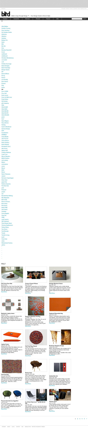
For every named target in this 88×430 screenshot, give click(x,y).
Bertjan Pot (4, 40)
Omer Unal (4, 180)
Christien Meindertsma (8, 58)
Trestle (3, 233)
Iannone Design (6, 128)
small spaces (5, 219)
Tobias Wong (5, 227)
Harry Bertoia (5, 123)
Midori (3, 162)
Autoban (4, 38)
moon (3, 166)
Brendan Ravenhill (6, 50)
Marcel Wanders (6, 156)
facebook (38, 426)
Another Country (6, 28)
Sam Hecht (4, 209)
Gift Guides (5, 101)
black (3, 42)
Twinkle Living (5, 235)
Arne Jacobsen (5, 30)
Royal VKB (4, 207)
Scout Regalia (5, 213)
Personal (38, 18)
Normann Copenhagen (7, 178)
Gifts (57, 18)
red (2, 193)
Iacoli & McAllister (6, 126)
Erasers (4, 83)
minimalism (5, 164)
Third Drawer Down (7, 223)
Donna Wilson (5, 73)
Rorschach (4, 205)
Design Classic (5, 69)
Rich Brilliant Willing (7, 195)
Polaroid (4, 189)
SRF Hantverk (5, 221)
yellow (3, 245)
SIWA (3, 217)
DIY (2, 71)
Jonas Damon (5, 140)
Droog (3, 75)
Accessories (16, 18)
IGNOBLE (4, 134)
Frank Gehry (5, 99)
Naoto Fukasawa (6, 174)
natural (3, 176)
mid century (5, 160)
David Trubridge (6, 67)
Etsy (3, 85)
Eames (3, 77)
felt (2, 89)
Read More (4, 291)
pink (3, 187)
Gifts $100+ (4, 109)
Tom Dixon (4, 229)
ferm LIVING (5, 91)
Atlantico (4, 36)
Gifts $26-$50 (5, 111)
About (67, 8)
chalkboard (4, 56)
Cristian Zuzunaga (6, 63)
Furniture (5, 18)
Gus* (3, 119)
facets (3, 87)
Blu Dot (4, 46)
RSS (79, 8)
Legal (71, 8)
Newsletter (83, 8)
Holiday (4, 124)
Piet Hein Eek (5, 185)
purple (3, 191)
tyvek (3, 237)
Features (48, 18)
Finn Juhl (4, 93)
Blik (3, 44)
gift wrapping (5, 103)
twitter (33, 426)
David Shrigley (5, 65)
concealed (4, 60)
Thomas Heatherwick (7, 225)
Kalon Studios (5, 142)
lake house (4, 148)
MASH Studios (5, 158)
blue (3, 48)
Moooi (3, 168)
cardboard (4, 54)
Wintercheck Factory (7, 243)
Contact (75, 8)
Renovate (27, 18)
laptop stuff (5, 150)
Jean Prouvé (5, 138)
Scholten (4, 211)
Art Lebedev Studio (7, 32)
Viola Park (4, 239)
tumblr (43, 426)
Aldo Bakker (5, 26)
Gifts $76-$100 (5, 115)
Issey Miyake (5, 136)
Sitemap (63, 8)
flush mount (5, 95)
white (3, 241)
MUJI (3, 170)
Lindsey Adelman (6, 152)
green (3, 117)
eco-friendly (5, 79)
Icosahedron (5, 132)
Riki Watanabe (5, 197)
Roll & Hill (4, 199)
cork (3, 61)
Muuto (3, 172)
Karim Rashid (5, 144)
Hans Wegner (5, 121)
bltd (5, 14)
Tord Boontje (5, 231)
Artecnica (4, 34)
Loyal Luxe (4, 154)
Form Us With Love (7, 97)
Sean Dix (4, 215)
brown (3, 52)
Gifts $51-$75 (5, 113)
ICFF (3, 130)
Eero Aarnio (5, 81)
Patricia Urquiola (6, 184)
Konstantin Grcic (6, 146)
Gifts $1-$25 (5, 107)
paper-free (4, 182)
